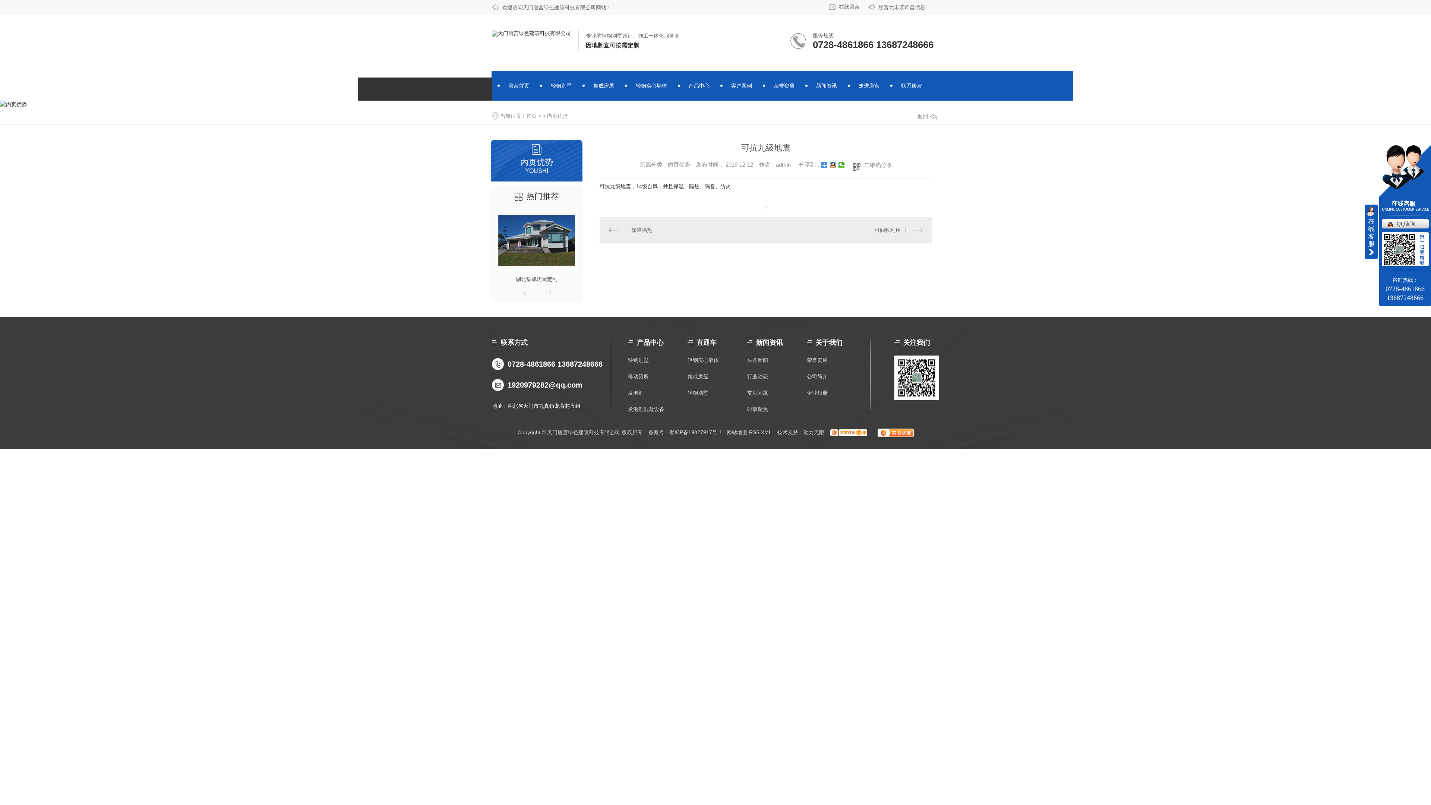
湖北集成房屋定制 (536, 279)
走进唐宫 (869, 86)
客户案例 (741, 86)
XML (766, 432)
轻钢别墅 (561, 86)
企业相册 (817, 393)
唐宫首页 (518, 86)
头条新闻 (757, 360)
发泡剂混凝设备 (646, 409)
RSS (754, 432)
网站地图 (737, 432)
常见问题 (757, 393)
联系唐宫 (911, 86)
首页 (531, 116)
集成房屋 (603, 86)
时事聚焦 (757, 409)
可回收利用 (888, 230)
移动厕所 (638, 376)
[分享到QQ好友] (833, 165)
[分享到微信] (841, 165)
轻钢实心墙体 (651, 86)
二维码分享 (878, 165)
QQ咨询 (1406, 224)
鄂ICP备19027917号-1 (695, 432)
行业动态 (757, 376)
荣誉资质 (784, 86)
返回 (922, 116)
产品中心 (699, 86)
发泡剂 (636, 393)
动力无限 (813, 432)
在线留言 (849, 7)
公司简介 (817, 376)
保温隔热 (641, 230)
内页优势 (557, 116)
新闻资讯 (826, 86)
